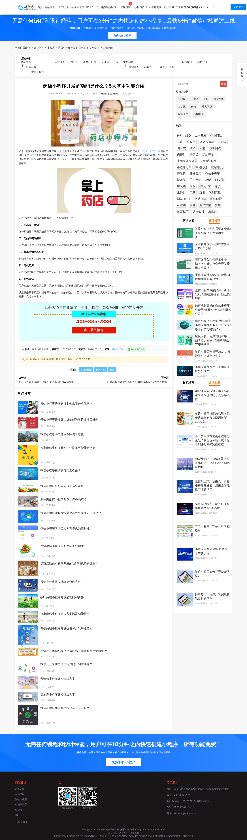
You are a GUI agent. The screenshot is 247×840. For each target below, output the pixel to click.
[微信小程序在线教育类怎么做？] (28, 473)
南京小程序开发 (78, 835)
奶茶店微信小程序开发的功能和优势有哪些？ (69, 563)
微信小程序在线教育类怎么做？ (60, 470)
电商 (192, 192)
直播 (202, 192)
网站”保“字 (184, 199)
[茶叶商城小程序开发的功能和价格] (28, 601)
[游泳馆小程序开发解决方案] (28, 682)
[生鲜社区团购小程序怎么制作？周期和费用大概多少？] (28, 651)
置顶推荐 (214, 220)
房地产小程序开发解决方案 (57, 694)
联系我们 (193, 7)
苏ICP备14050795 (117, 832)
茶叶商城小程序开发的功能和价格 (62, 597)
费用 (218, 205)
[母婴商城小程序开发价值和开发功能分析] (28, 635)
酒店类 (212, 211)
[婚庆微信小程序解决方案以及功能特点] (28, 616)
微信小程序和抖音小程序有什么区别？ (65, 708)
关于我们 (181, 7)
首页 (40, 7)
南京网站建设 (120, 835)
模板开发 (183, 114)
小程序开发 (63, 7)
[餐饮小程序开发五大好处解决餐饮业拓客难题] (28, 422)
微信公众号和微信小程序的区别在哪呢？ (66, 664)
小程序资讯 (140, 7)
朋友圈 (219, 180)
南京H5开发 (108, 835)
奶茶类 (181, 154)
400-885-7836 (203, 7)
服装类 (181, 186)
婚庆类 (194, 154)
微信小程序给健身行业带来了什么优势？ (66, 403)
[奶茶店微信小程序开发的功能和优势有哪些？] (28, 568)
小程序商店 (155, 7)
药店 (145, 151)
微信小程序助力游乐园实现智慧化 (62, 434)
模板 (192, 186)
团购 (202, 148)
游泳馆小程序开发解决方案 (57, 678)
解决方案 (100, 369)
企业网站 (216, 135)
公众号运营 (206, 142)
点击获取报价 (93, 330)
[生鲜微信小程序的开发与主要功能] (28, 550)
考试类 (181, 205)
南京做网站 (153, 835)
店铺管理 (31, 66)
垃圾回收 (215, 148)
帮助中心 (25, 62)
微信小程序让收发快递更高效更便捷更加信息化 (70, 513)
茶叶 (192, 205)
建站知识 (217, 167)
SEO (188, 135)
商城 (192, 148)
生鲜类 (181, 192)
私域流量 (215, 192)
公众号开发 (77, 7)
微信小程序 (37, 71)
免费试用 (238, 6)
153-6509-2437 (190, 801)
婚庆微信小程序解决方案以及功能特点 (65, 613)
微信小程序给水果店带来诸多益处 (62, 486)
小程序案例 (208, 161)
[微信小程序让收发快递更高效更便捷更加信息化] (28, 516)
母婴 (218, 186)
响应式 (181, 148)
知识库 (74, 62)
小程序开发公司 (187, 161)
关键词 (222, 142)
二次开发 (200, 135)
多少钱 (182, 106)
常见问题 (128, 62)
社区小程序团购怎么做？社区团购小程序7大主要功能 (137, 382)
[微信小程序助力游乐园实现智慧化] (28, 436)
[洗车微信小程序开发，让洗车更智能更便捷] (28, 454)
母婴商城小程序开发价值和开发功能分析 (66, 628)
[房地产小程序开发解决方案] (28, 696)
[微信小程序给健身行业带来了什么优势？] (28, 407)
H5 (116, 62)
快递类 (181, 180)
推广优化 (202, 62)
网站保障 (200, 199)
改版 (208, 180)
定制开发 (199, 114)
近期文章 (214, 382)
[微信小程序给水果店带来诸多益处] (28, 487)
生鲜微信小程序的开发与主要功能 (62, 546)
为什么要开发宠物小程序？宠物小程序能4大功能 (46, 382)
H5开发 (90, 7)
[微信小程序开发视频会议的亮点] (28, 585)
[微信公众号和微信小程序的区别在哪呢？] (28, 667)
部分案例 (169, 7)
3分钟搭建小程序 (106, 7)
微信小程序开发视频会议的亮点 (60, 581)
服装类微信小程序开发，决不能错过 (63, 499)
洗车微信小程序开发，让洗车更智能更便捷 (67, 447)
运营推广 (183, 211)
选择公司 (198, 211)
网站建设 (50, 7)
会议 (180, 142)
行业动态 (60, 62)
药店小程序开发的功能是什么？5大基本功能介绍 (94, 86)
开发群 (181, 173)
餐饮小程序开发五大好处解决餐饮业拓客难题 (69, 419)
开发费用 (195, 173)
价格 (193, 106)
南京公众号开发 (94, 835)
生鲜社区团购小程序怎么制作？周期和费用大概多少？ (75, 651)
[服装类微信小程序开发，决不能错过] (28, 501)
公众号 (105, 62)
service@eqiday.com (185, 813)
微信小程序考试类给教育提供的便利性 (65, 528)
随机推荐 (188, 382)
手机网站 (195, 180)
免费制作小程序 (124, 762)
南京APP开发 (134, 835)
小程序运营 (184, 167)
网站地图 (134, 832)
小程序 (148, 66)
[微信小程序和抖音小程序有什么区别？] (28, 714)
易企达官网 (117, 349)
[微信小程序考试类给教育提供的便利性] (28, 532)
